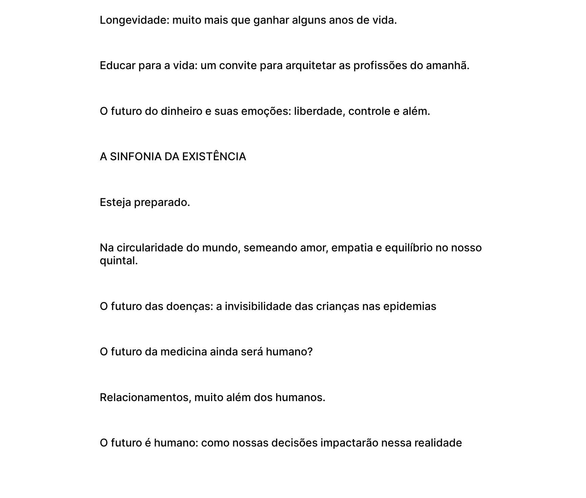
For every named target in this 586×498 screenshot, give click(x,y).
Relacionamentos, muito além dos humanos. (213, 397)
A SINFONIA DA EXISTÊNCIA (173, 156)
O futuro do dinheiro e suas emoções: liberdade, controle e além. (265, 111)
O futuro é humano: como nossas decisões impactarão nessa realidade (281, 442)
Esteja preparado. (145, 202)
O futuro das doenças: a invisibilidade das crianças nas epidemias (268, 306)
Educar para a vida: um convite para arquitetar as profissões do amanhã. (285, 65)
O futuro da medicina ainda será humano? (206, 351)
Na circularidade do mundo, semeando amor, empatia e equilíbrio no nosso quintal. (291, 254)
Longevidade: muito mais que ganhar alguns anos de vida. (248, 19)
